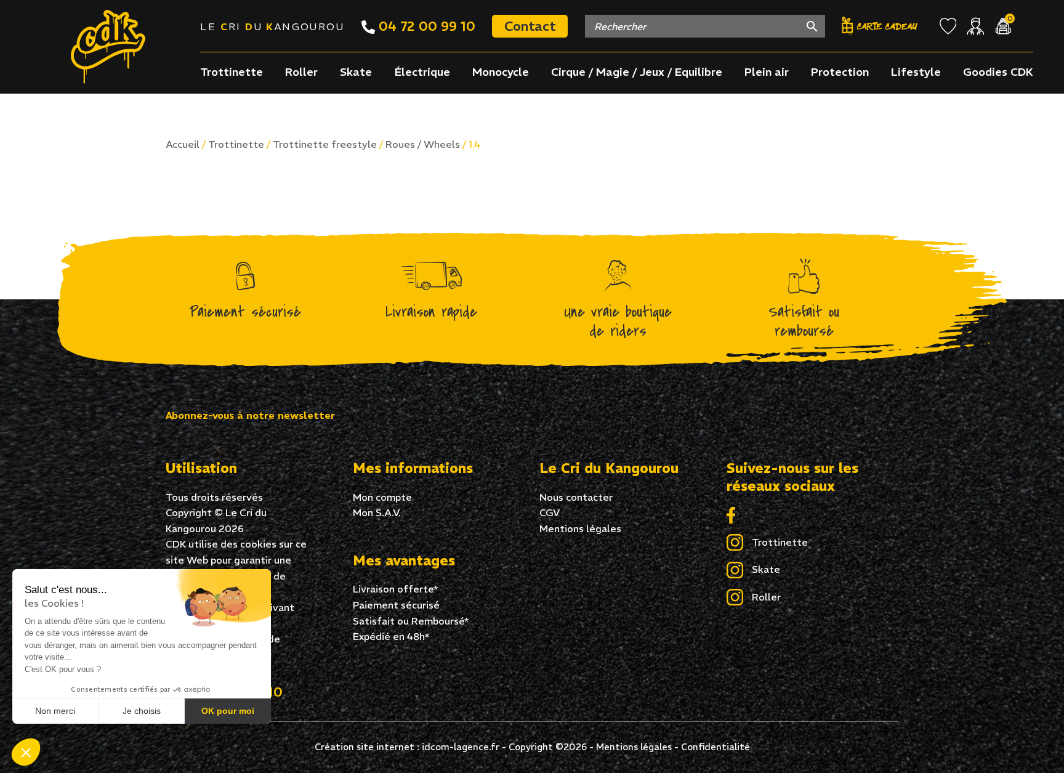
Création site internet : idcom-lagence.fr (407, 747)
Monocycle (500, 72)
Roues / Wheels (422, 144)
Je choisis (142, 711)
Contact (529, 25)
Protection (840, 72)
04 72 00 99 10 (425, 25)
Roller (301, 72)
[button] (26, 752)
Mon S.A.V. (377, 512)
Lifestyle (916, 72)
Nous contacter (576, 497)
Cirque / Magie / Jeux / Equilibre (636, 72)
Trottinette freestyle (325, 144)
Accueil (183, 144)
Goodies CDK (998, 72)
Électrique (422, 72)
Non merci (55, 711)
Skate (356, 72)
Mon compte (382, 497)
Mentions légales (580, 528)
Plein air (766, 72)
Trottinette (231, 72)
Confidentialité (715, 747)
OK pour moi (227, 711)
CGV (549, 512)
